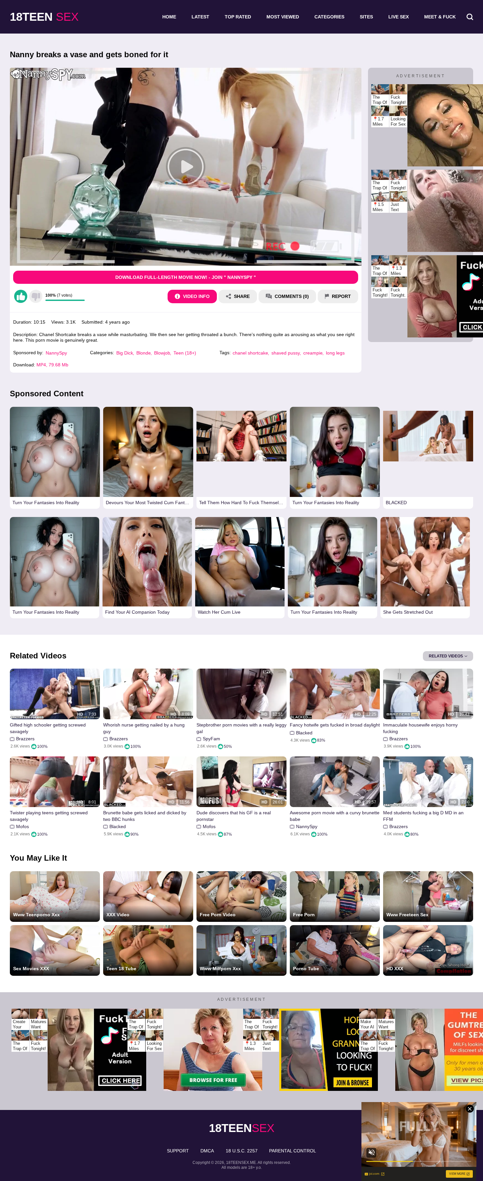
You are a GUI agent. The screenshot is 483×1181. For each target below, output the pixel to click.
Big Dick (124, 353)
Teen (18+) (184, 353)
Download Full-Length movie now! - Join (185, 277)
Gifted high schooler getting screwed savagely (48, 728)
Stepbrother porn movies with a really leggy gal (241, 728)
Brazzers (25, 738)
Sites (366, 16)
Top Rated (238, 16)
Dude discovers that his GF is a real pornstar (233, 816)
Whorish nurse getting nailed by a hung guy (144, 728)
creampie (313, 353)
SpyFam (211, 738)
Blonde (143, 353)
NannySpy (56, 353)
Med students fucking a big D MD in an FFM (423, 816)
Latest (200, 16)
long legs (335, 353)
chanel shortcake (250, 353)
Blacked (304, 732)
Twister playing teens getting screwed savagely (49, 816)
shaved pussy (285, 353)
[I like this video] (20, 296)
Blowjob (162, 353)
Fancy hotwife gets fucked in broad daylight (335, 724)
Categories (329, 16)
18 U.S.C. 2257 (242, 1150)
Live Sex (398, 16)
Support (178, 1150)
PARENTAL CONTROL (292, 1150)
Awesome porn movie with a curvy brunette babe (335, 816)
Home (169, 16)
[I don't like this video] (35, 296)
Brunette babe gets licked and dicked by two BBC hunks (144, 816)
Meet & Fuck (440, 16)
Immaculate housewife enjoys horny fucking (420, 728)
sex (44, 16)
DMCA (207, 1150)
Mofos (22, 826)
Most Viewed (282, 16)
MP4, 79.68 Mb (52, 364)
